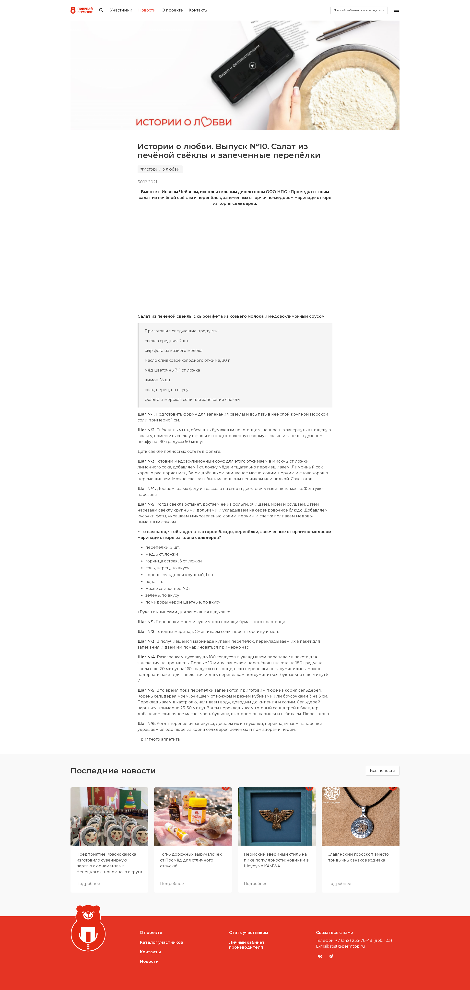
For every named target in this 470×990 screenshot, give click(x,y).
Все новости (382, 770)
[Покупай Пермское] (81, 10)
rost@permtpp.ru (347, 946)
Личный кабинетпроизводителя (247, 945)
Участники (121, 10)
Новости (147, 10)
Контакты (198, 10)
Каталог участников (161, 942)
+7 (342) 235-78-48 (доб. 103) (363, 940)
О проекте (172, 10)
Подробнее (88, 883)
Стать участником (248, 932)
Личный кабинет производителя (359, 10)
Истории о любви (161, 169)
